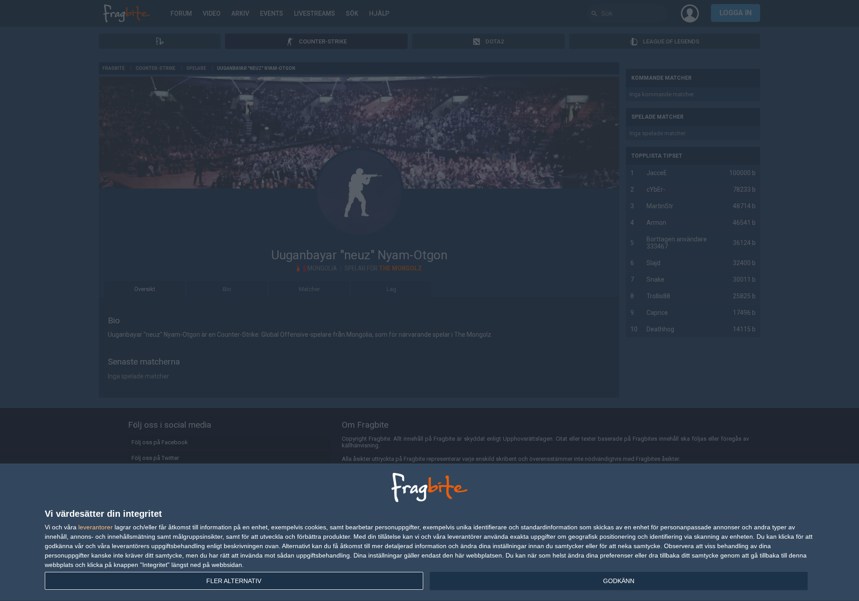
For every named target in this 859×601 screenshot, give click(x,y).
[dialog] (429, 532)
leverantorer (95, 527)
